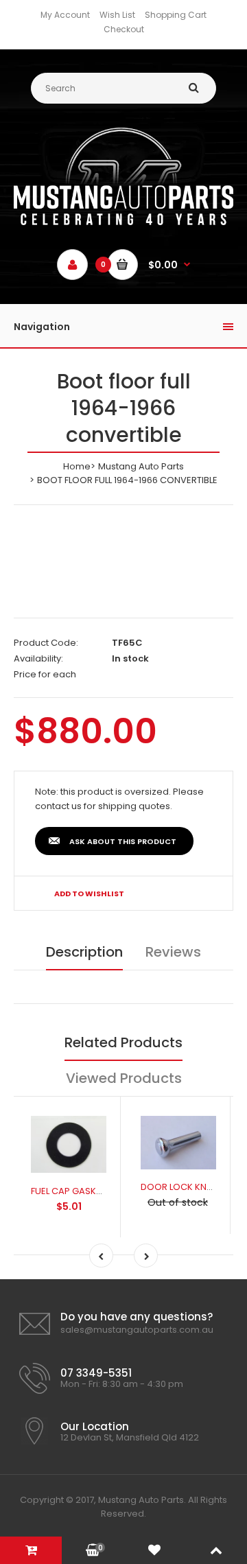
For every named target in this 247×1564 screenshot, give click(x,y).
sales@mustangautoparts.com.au (136, 1329)
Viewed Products (124, 1078)
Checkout (124, 29)
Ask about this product (122, 841)
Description (84, 951)
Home (77, 466)
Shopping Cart (176, 15)
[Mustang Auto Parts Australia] (123, 222)
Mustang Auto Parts (141, 466)
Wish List (117, 15)
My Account (65, 15)
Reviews (173, 951)
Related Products (123, 1042)
